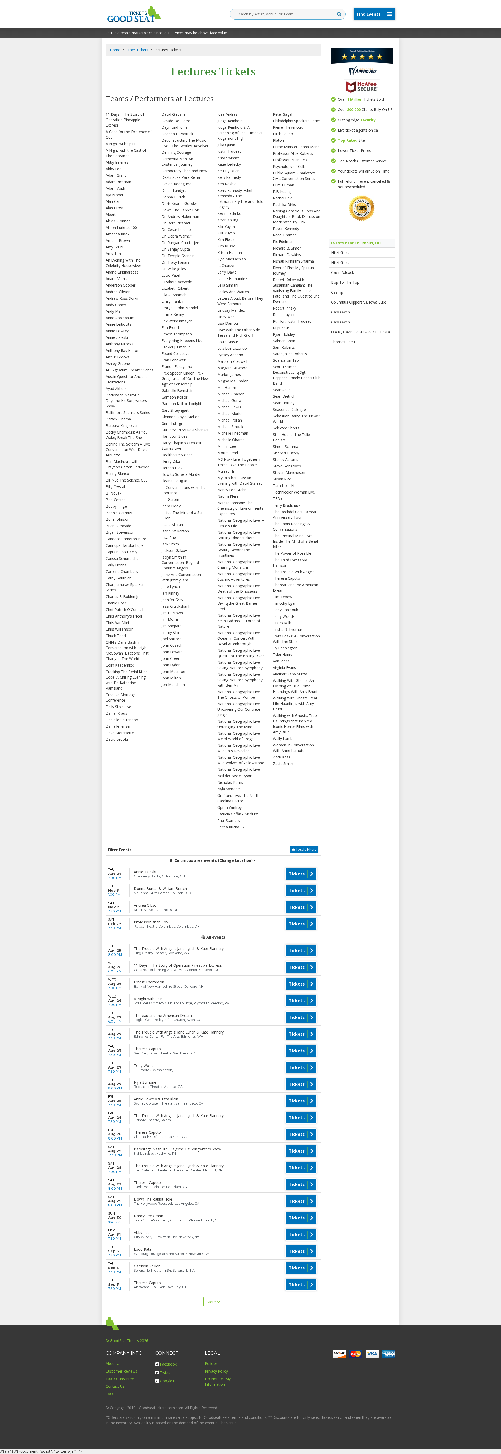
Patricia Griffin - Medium (237, 813)
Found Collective (175, 353)
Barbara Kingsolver (122, 425)
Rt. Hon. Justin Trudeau (292, 321)
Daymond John (174, 127)
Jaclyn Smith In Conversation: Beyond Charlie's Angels (180, 563)
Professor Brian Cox (290, 159)
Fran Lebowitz (174, 360)
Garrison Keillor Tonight (181, 403)
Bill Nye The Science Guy (126, 480)
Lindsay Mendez (231, 310)
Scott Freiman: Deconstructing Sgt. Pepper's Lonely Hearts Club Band (296, 375)
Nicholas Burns (230, 782)
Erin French (171, 327)
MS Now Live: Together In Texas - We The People (239, 462)
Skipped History (286, 452)
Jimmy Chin (171, 632)
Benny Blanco (117, 473)
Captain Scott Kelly (121, 551)
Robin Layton (284, 314)
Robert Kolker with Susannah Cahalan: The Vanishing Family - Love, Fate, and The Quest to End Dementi (296, 290)
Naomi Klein (227, 496)
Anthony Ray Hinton (122, 350)
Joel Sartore (171, 638)
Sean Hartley (283, 402)
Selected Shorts (286, 427)
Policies (211, 1363)
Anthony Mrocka (120, 343)
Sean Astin (282, 389)
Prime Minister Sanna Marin (296, 146)
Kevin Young (227, 219)
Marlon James (229, 374)
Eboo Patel (171, 275)
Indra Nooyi (171, 505)
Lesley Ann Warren (233, 291)
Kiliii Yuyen (226, 232)
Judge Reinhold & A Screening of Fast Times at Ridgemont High (240, 133)
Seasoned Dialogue (289, 409)
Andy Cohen (116, 304)
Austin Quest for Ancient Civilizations (126, 379)
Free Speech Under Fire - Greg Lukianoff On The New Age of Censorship (185, 379)
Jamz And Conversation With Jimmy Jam (181, 577)
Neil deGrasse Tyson (234, 775)
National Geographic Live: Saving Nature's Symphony (240, 665)
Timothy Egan (284, 603)
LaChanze (225, 265)
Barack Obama (118, 419)
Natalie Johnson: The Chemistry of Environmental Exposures (240, 508)
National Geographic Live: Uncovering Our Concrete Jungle (239, 709)
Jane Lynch (171, 586)
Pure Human (283, 184)
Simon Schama (285, 446)
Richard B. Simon (287, 248)
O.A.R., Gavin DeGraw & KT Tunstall (361, 331)
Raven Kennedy (286, 228)
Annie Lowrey (117, 330)
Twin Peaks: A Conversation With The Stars (296, 638)
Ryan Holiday (284, 334)
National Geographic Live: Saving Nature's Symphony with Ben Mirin (240, 680)
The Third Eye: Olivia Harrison (290, 562)
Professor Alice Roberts (293, 153)
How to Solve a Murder (181, 474)
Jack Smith (170, 544)
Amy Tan (113, 253)
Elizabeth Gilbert (175, 288)
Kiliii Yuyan (226, 226)
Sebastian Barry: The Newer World (296, 418)
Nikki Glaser (341, 252)
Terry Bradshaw (286, 505)
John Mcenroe (173, 671)
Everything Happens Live (182, 340)
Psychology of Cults (289, 166)
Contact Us (115, 1386)
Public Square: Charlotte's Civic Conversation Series (294, 175)
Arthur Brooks (117, 356)
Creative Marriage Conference (121, 697)
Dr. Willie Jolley (174, 268)
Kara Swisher (228, 157)
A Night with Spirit (121, 143)
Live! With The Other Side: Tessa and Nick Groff (239, 332)
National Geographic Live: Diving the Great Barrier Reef (239, 603)
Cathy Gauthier (118, 577)
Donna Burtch (173, 196)
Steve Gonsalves (287, 466)
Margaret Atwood (232, 367)
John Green (171, 658)
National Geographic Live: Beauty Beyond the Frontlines (239, 550)
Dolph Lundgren (175, 190)
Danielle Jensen (119, 726)
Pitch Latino (283, 133)
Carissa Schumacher (123, 558)
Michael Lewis (229, 407)
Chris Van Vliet (117, 622)
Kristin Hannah (229, 252)
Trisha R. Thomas (288, 629)
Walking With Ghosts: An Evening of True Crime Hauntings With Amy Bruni (295, 686)
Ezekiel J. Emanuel (177, 347)
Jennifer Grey (172, 599)
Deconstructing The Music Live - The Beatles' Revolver (185, 143)
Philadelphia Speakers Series (297, 120)
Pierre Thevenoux (288, 127)
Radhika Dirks (284, 204)
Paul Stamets (228, 820)
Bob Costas (116, 499)
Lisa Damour (228, 323)
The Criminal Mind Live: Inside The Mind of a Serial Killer (295, 541)
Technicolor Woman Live (294, 492)
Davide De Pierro (176, 120)
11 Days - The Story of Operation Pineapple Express (125, 120)
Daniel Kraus (116, 713)
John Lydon (171, 664)
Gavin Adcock (342, 272)
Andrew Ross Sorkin (122, 298)
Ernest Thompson (177, 333)
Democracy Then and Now (184, 170)
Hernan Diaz (172, 467)
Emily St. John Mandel (180, 307)
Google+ (167, 1380)
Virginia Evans (284, 667)
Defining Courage (176, 152)
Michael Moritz (229, 413)
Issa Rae (169, 537)
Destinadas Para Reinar (181, 177)
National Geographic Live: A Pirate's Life (240, 523)
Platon (278, 140)
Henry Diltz (171, 461)
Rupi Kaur (281, 327)
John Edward (172, 651)
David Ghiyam (173, 114)
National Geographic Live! (239, 769)
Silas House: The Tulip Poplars (291, 437)
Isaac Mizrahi (173, 524)
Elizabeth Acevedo (177, 281)
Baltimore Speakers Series (128, 412)
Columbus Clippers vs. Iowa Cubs (359, 302)
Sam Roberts (284, 347)
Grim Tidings (172, 423)
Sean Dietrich (284, 396)
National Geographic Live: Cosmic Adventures (239, 576)
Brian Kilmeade (118, 525)
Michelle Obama (231, 439)
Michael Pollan (229, 420)
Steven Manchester (289, 472)
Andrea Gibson (118, 291)
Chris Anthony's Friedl (124, 616)
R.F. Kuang (282, 191)
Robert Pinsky (284, 308)
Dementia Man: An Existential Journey (177, 161)
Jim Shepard (172, 625)
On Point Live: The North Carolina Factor (238, 798)
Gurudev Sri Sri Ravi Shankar (185, 429)
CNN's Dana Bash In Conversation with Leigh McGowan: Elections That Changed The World (127, 650)
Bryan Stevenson (120, 532)
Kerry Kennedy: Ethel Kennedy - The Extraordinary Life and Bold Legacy (240, 198)
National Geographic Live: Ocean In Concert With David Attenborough (239, 638)
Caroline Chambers (122, 571)
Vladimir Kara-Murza (290, 674)
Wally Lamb (283, 738)
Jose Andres (227, 114)
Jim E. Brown (172, 612)
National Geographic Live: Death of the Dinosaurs (239, 588)
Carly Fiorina (116, 564)
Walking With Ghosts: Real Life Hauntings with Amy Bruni (295, 703)
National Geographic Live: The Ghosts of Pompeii (239, 694)
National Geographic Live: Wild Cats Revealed (239, 748)
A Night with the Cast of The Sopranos (126, 153)
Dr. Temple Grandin (178, 255)
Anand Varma (117, 278)
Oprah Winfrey (229, 807)
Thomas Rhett (343, 341)
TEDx (277, 498)
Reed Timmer (284, 235)
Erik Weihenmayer (177, 320)
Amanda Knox (117, 234)
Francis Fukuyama (177, 366)
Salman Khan (284, 340)
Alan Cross (115, 207)
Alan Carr (113, 201)
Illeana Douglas (175, 480)
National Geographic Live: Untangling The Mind (239, 724)
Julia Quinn (226, 144)
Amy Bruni (114, 247)
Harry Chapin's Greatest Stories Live (181, 445)
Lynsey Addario (230, 354)
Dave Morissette (120, 732)
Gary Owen (340, 312)
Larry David (227, 272)
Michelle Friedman (232, 433)
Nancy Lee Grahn (232, 489)
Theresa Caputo (286, 578)
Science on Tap (286, 360)
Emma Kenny (173, 314)
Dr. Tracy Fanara (176, 262)
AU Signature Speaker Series (129, 369)
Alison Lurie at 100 (121, 227)
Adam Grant (116, 175)
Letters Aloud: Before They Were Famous (240, 301)
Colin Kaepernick (120, 665)
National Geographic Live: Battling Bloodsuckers (239, 535)
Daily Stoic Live (118, 706)
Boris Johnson (117, 519)
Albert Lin (114, 214)
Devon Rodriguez (176, 183)
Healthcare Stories (177, 454)
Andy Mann (115, 311)
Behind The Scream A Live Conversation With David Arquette (128, 450)
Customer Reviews (121, 1371)
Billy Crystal (115, 486)
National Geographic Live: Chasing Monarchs (239, 564)
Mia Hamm (226, 387)
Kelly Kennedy (229, 177)
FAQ (109, 1393)
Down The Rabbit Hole (181, 209)
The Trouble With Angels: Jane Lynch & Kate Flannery (179, 948)
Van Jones (281, 660)
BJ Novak (113, 493)
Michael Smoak (230, 426)
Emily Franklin (173, 301)
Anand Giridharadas (122, 272)
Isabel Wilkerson (175, 531)
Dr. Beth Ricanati (176, 223)
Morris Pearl (227, 452)
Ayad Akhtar (116, 388)
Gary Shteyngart (175, 410)
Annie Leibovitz (118, 324)
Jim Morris (170, 619)
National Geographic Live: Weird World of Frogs (239, 736)
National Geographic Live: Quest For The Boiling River (240, 653)
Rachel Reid (283, 197)
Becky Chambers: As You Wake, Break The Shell (127, 435)
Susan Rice (282, 479)
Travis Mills (282, 622)
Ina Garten (170, 499)
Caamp (337, 292)
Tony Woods (284, 616)
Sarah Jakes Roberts (290, 353)
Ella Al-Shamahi (174, 294)
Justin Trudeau (229, 151)
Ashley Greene (118, 363)
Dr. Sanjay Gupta (176, 249)
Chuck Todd (116, 635)
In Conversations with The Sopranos (184, 490)
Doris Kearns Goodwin (181, 203)
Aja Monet (114, 194)
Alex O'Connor (118, 220)
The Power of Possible (292, 553)
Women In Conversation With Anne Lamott (293, 748)
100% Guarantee (120, 1378)
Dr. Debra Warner (176, 236)
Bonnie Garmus (119, 512)
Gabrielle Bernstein (177, 390)
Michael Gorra (229, 400)
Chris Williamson (119, 629)
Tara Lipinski (283, 485)
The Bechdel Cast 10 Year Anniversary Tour (295, 514)
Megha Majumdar (232, 380)
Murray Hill (226, 471)
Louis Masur (227, 341)
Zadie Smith (283, 763)
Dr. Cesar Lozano (176, 229)
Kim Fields (226, 239)
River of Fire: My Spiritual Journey (294, 270)
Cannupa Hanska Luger (125, 545)
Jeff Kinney (170, 593)
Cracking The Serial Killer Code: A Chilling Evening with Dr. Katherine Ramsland (126, 680)
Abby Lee (113, 168)
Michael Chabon (230, 393)
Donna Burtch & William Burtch (160, 888)
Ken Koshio (227, 183)
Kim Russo (226, 246)
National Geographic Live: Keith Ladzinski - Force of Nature (239, 621)
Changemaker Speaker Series (125, 587)
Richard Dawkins (287, 254)
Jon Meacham (173, 684)
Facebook (168, 1364)
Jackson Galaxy (174, 550)
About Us (113, 1363)
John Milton (171, 677)
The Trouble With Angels (293, 571)
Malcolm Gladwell (232, 361)
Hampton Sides (174, 436)
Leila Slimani (227, 285)
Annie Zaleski (117, 337)
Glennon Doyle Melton (181, 416)
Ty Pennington (285, 647)
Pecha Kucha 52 (230, 826)
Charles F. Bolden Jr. (122, 596)
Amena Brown (118, 240)
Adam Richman (118, 181)
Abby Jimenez (117, 162)
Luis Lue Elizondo (232, 348)
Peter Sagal (282, 114)
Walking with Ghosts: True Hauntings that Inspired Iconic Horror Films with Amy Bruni (295, 723)
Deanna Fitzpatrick (177, 133)
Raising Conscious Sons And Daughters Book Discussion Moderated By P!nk (296, 216)
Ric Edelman (283, 241)
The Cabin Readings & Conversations (291, 526)
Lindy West (226, 316)
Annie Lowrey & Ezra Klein (156, 1098)
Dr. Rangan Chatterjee (180, 242)
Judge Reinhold (229, 120)
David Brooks (117, 739)
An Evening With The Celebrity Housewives (124, 263)
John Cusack (172, 645)
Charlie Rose (116, 603)
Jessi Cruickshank (176, 606)
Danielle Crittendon (122, 719)
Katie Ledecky (229, 164)
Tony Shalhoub (285, 609)
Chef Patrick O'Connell (124, 609)
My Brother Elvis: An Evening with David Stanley (240, 480)
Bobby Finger (117, 506)
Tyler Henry (282, 654)
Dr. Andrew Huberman (180, 216)
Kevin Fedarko (229, 213)
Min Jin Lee (226, 446)
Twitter (166, 1372)
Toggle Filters (305, 849)
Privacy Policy (216, 1371)
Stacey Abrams (285, 459)
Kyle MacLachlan (231, 259)
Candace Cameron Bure (126, 538)
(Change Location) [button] (235, 860)
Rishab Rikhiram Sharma (293, 261)
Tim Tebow (282, 596)
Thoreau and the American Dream (295, 587)
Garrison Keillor (174, 397)
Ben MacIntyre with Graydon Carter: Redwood (128, 464)
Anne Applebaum (120, 317)
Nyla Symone (228, 788)
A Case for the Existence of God (129, 134)
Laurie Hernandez (232, 278)
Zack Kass (281, 757)
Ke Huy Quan (228, 170)
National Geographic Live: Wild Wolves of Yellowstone (240, 760)
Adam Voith (115, 188)
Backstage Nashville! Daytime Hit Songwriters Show (126, 400)
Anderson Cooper (120, 285)
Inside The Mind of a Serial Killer (184, 515)
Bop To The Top (345, 282)
